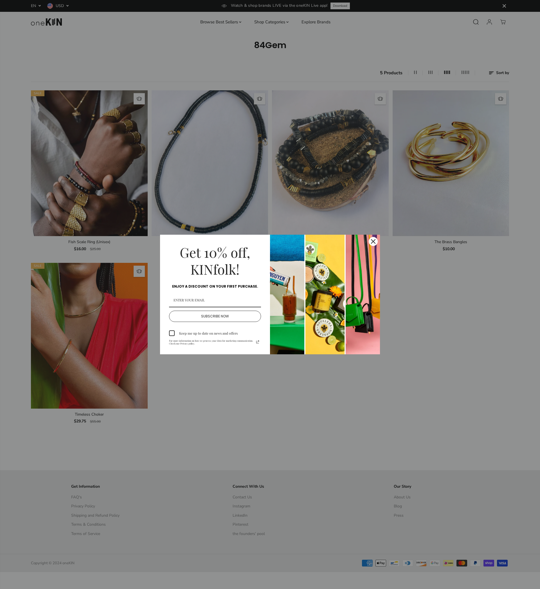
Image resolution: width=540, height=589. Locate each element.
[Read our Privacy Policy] (257, 342)
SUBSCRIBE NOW (215, 316)
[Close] (373, 241)
